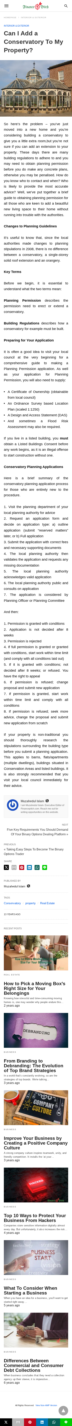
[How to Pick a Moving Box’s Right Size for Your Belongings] (36, 952)
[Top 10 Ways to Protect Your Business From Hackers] (36, 1185)
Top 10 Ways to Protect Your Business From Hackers (35, 1218)
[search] (66, 6)
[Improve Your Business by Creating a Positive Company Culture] (36, 1107)
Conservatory (12, 903)
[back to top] (63, 1410)
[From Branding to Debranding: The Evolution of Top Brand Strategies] (36, 1030)
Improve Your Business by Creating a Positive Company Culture (36, 1143)
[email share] (14, 867)
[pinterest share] (21, 867)
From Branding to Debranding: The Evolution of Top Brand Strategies (33, 1065)
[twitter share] (6, 867)
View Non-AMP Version (46, 1405)
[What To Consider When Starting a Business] (36, 1257)
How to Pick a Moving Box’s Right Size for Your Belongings (34, 988)
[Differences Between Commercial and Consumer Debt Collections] (36, 1330)
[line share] (44, 867)
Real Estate (47, 903)
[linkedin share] (29, 867)
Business (10, 1052)
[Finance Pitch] (36, 6)
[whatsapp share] (37, 867)
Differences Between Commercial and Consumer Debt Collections (34, 1365)
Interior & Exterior (33, 17)
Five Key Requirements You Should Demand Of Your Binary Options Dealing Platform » (37, 831)
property (30, 903)
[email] (18, 1422)
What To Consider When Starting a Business (30, 1290)
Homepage (10, 17)
